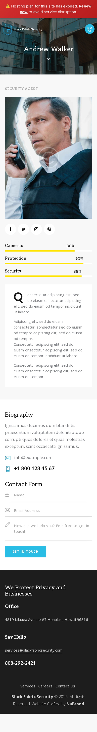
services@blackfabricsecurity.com (33, 650)
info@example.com (33, 457)
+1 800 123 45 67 (34, 469)
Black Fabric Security (32, 696)
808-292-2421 (20, 663)
